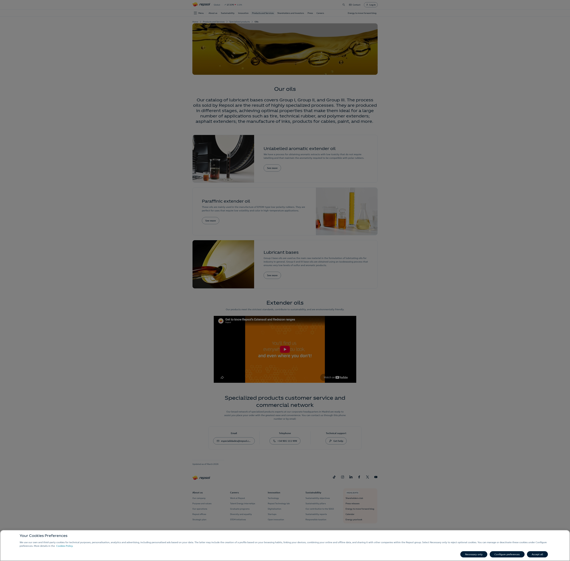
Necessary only (474, 554)
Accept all (537, 554)
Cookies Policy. (64, 545)
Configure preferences (507, 554)
